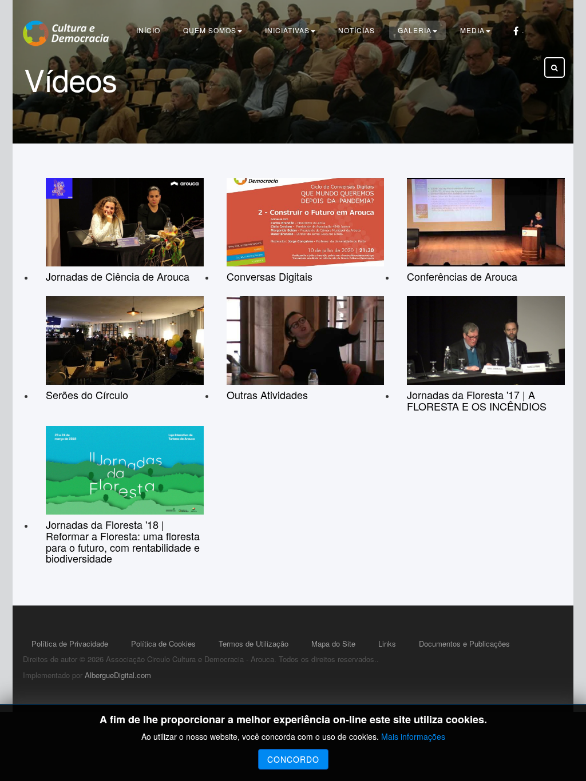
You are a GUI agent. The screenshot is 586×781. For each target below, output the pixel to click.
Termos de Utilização (253, 643)
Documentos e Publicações (464, 643)
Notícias (356, 30)
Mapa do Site (333, 643)
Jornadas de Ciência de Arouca (117, 276)
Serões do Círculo (87, 394)
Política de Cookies (163, 643)
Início (148, 30)
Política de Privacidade (69, 643)
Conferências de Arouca (462, 276)
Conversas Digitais (269, 276)
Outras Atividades (267, 394)
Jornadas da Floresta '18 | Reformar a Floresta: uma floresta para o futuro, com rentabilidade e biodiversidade (123, 541)
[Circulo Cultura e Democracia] (66, 33)
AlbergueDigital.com (118, 675)
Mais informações (413, 736)
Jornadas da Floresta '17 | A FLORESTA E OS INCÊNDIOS (477, 400)
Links (387, 643)
